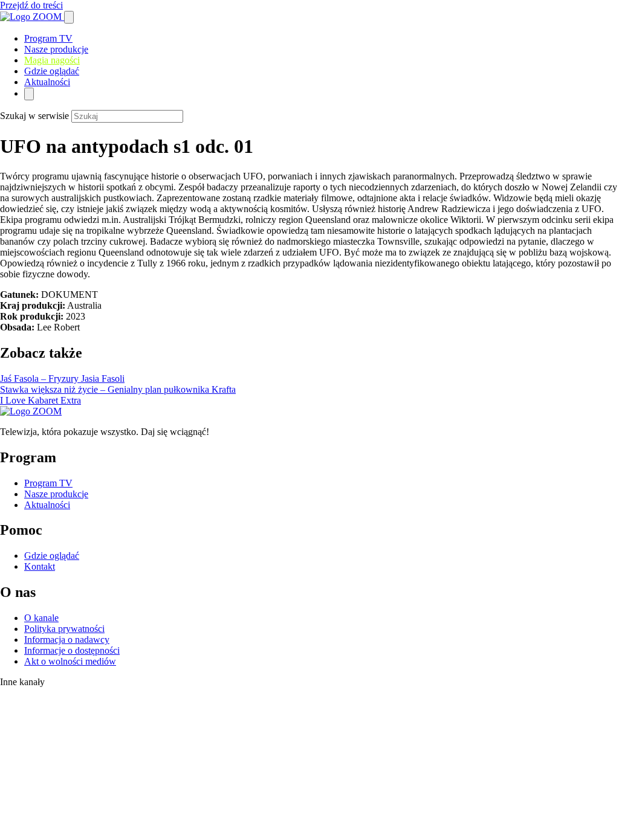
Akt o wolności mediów (70, 661)
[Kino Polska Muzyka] (12, 781)
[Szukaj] (69, 17)
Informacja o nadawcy (66, 639)
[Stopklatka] (39, 717)
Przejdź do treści (31, 5)
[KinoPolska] (38, 743)
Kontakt (39, 566)
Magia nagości (52, 60)
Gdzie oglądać (51, 71)
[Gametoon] (24, 832)
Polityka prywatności (64, 629)
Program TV (48, 38)
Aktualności (47, 82)
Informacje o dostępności (72, 650)
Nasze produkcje (56, 49)
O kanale (41, 618)
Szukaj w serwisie (34, 116)
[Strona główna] (32, 16)
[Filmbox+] (43, 696)
